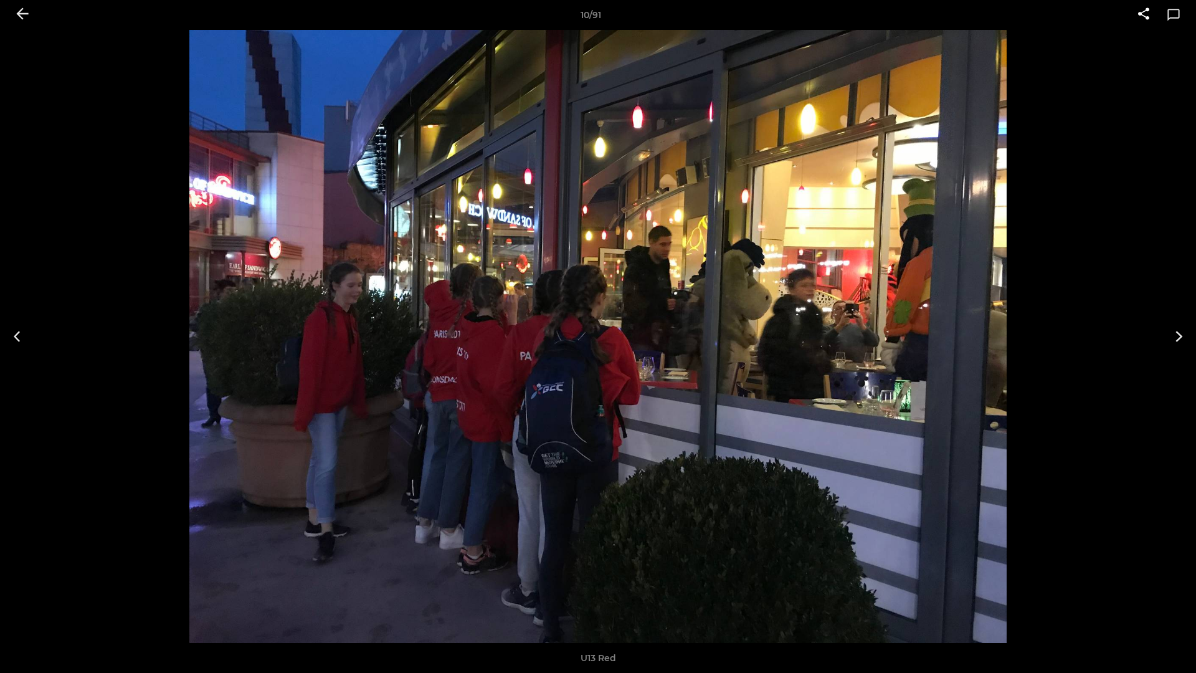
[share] (1143, 15)
